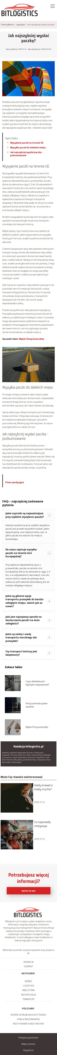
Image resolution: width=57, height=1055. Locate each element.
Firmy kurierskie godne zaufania (36, 705)
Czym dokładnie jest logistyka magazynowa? (37, 683)
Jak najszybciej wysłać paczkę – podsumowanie (26, 153)
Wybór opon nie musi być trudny (28, 1015)
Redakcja (28, 962)
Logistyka (20, 24)
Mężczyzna (28, 990)
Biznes (28, 981)
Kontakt (28, 966)
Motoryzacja (28, 995)
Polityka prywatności (28, 1038)
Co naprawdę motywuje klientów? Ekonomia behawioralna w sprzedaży (44, 824)
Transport (29, 999)
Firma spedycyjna (14, 482)
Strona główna (7, 24)
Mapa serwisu (28, 1044)
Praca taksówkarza (28, 1019)
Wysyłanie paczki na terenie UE (26, 143)
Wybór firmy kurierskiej (31, 339)
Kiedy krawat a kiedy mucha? (43, 787)
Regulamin (28, 1050)
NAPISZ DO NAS (28, 891)
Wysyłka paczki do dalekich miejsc (28, 147)
